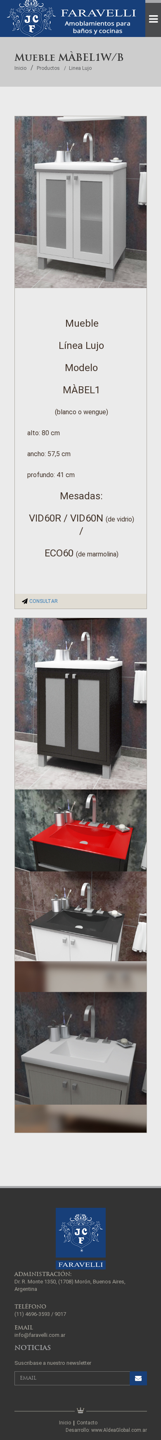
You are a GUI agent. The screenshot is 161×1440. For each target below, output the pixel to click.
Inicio (20, 68)
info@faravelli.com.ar (39, 1335)
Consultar (43, 601)
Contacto (87, 1423)
